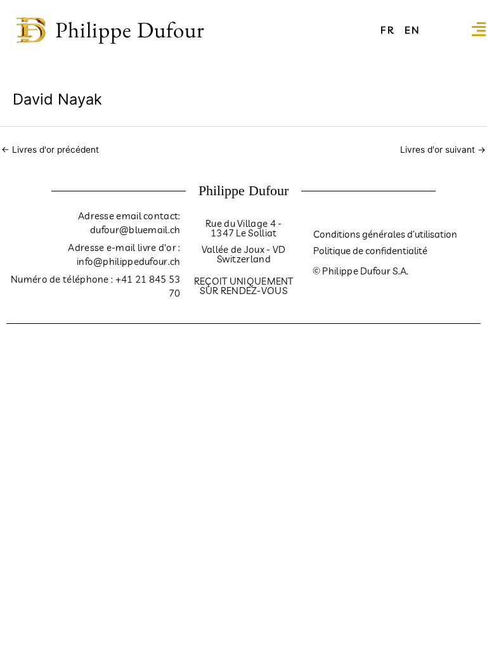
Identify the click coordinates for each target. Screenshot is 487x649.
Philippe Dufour (130, 29)
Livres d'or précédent (50, 150)
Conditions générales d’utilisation (385, 234)
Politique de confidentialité (370, 251)
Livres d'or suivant (443, 150)
